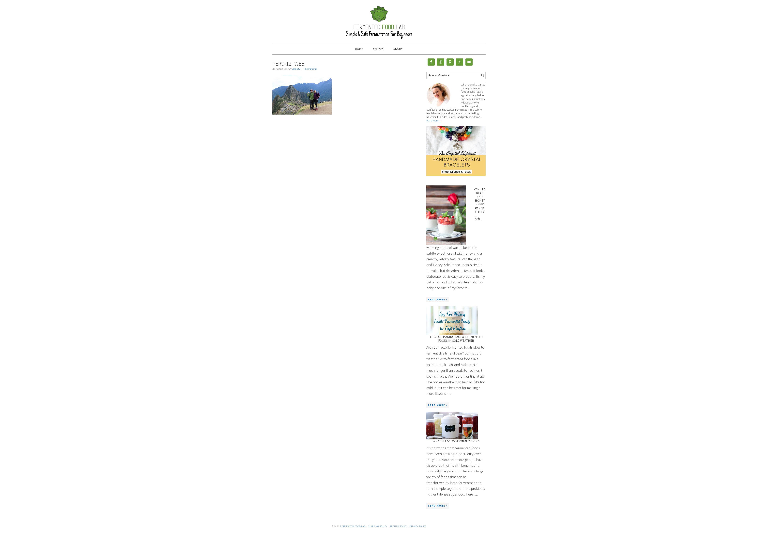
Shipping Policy (377, 526)
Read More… (433, 120)
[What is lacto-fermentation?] (452, 425)
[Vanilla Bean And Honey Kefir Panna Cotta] (446, 215)
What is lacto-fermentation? (456, 441)
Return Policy (398, 526)
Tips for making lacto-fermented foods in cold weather (456, 338)
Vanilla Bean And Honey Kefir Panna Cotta (479, 200)
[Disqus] (339, 183)
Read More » (438, 299)
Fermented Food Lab (379, 20)
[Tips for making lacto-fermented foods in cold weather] (452, 320)
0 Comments (311, 69)
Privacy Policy (418, 526)
